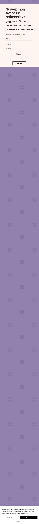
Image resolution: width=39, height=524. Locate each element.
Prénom (8, 44)
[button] (19, 63)
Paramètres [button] (19, 521)
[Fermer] (36, 509)
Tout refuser (10, 518)
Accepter (28, 518)
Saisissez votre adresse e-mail (15, 34)
